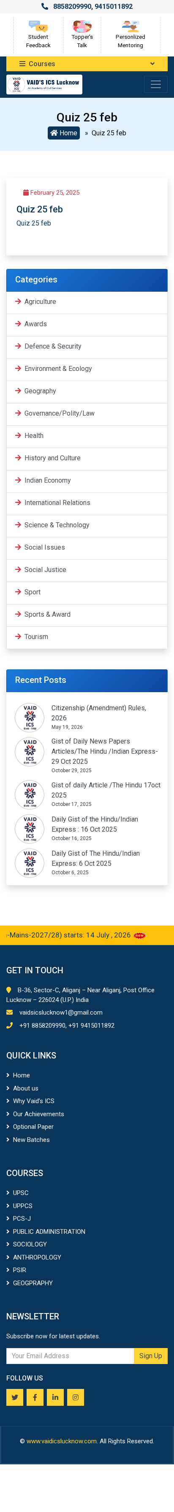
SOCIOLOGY (30, 1244)
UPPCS (23, 1206)
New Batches (31, 1140)
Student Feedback (38, 41)
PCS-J (22, 1218)
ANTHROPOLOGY (37, 1257)
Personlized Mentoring (130, 41)
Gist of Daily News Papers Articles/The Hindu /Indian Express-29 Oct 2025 (105, 751)
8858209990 (72, 7)
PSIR (19, 1270)
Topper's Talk (82, 41)
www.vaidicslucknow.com (62, 1441)
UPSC (21, 1193)
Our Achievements (38, 1114)
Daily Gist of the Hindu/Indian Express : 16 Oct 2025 (95, 824)
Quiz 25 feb (33, 223)
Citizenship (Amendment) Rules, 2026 (99, 713)
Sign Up (150, 1356)
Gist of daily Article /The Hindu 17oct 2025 (106, 790)
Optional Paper (33, 1127)
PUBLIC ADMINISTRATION (49, 1231)
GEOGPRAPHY (33, 1283)
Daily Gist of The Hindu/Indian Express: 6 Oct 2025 (96, 858)
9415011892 (114, 7)
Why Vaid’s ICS (33, 1101)
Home (67, 133)
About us (25, 1088)
